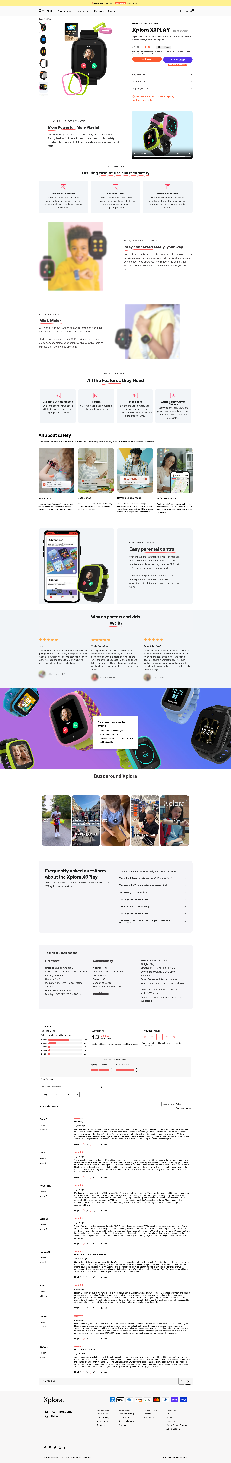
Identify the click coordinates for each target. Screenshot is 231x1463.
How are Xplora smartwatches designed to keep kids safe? (148, 871)
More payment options (177, 64)
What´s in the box (141, 81)
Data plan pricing (126, 1414)
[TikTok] (55, 1447)
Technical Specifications (61, 953)
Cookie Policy (87, 1457)
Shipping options (140, 88)
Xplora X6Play (102, 1417)
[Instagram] (60, 1447)
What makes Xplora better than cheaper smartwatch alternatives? (144, 921)
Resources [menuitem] (99, 11)
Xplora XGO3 (102, 1414)
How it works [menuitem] (83, 11)
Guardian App (125, 1417)
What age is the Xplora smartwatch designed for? (143, 885)
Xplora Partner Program (176, 1425)
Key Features (138, 74)
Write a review (153, 23)
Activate (122, 1425)
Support (147, 1414)
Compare (100, 1425)
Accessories (102, 1421)
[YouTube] (50, 1447)
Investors (170, 1421)
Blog (168, 1414)
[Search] (181, 11)
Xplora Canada (173, 1429)
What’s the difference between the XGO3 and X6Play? (145, 878)
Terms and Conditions (51, 1457)
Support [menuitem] (112, 11)
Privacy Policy (64, 1457)
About (169, 1417)
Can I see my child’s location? (133, 892)
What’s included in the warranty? (135, 906)
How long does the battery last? (134, 899)
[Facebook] (45, 1447)
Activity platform (126, 1421)
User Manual (149, 1417)
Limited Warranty (76, 1457)
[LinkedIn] (65, 1447)
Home (40, 19)
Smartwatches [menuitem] (64, 11)
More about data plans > (150, 54)
